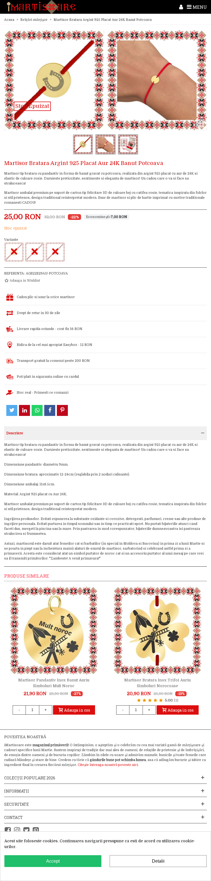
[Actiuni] (181, 7)
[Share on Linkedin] (24, 410)
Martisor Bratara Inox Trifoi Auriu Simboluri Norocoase (157, 683)
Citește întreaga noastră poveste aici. (108, 765)
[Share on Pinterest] (62, 410)
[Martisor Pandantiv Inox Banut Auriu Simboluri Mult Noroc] (54, 631)
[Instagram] (17, 830)
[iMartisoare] (41, 7)
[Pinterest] (35, 830)
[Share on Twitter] (11, 410)
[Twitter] (26, 830)
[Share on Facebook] (49, 410)
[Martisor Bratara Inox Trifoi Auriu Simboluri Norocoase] (157, 631)
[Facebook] (7, 830)
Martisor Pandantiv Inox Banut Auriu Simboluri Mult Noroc (53, 683)
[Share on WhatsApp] (37, 410)
